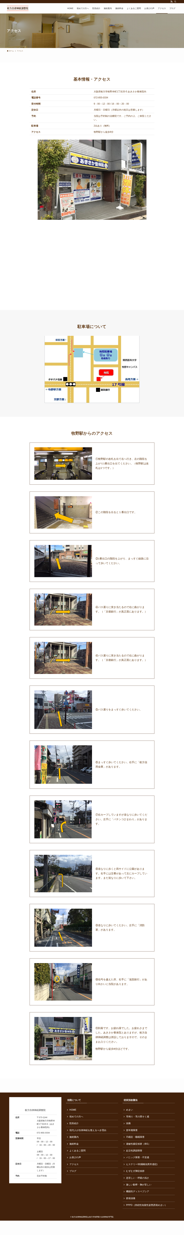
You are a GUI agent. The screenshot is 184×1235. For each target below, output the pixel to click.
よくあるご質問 (77, 1150)
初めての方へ (76, 1116)
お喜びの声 (75, 1157)
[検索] (175, 1)
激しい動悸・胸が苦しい (138, 1184)
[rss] (171, 1)
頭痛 (128, 1123)
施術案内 (74, 1137)
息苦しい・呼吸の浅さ (137, 1178)
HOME (72, 1110)
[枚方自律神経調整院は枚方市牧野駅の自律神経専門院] (17, 8)
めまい (129, 1110)
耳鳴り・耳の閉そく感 (137, 1116)
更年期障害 (132, 1130)
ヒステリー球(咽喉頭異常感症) (141, 1164)
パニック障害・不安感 (137, 1157)
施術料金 (74, 1144)
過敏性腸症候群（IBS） (138, 1144)
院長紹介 (74, 1123)
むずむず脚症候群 (135, 1171)
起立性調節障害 (134, 1150)
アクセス (74, 1164)
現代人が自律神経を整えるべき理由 (87, 1130)
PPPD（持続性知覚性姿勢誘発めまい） (146, 1205)
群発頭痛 (130, 1198)
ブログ (72, 1171)
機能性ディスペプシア (137, 1191)
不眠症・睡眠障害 (135, 1137)
